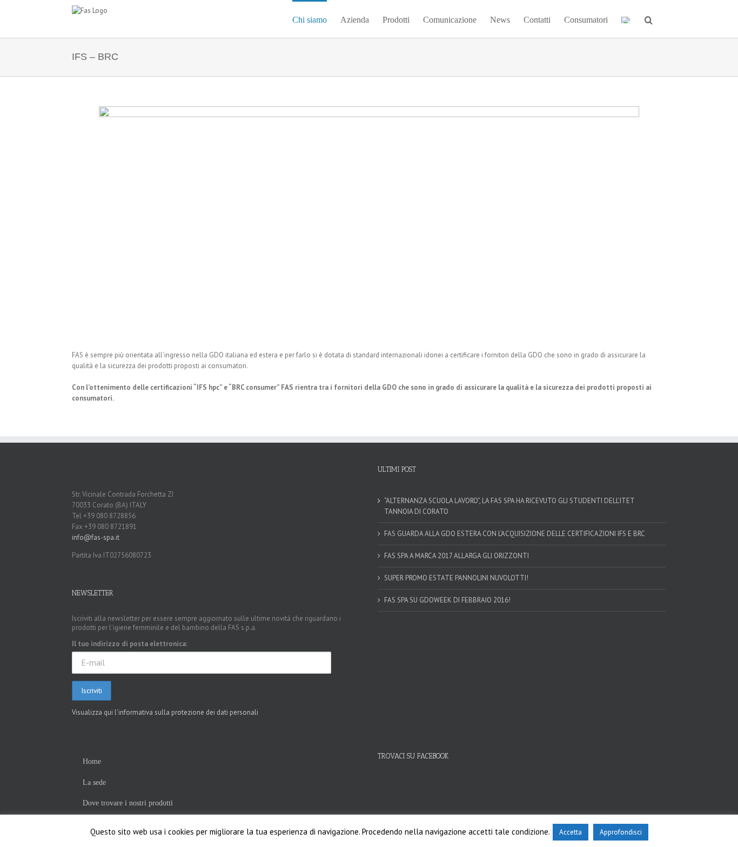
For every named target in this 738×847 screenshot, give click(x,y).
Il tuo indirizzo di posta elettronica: (129, 643)
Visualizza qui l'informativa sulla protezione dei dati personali (165, 712)
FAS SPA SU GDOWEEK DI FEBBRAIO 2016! (447, 600)
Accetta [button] (570, 832)
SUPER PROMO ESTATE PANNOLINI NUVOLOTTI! (456, 577)
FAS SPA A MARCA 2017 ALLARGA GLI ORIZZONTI (456, 555)
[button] (649, 19)
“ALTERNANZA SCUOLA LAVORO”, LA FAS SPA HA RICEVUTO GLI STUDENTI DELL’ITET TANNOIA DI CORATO (509, 506)
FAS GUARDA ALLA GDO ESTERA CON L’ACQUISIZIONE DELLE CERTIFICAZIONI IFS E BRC (514, 533)
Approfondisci (621, 832)
